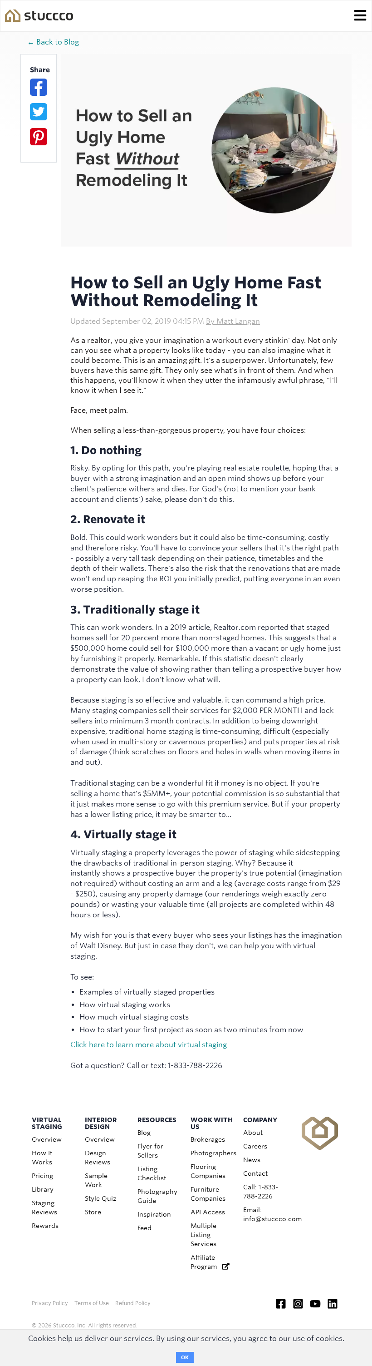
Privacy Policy (50, 1303)
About (253, 1132)
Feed (144, 1228)
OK (185, 1357)
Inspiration (154, 1214)
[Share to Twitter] (38, 111)
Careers (255, 1146)
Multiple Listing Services (203, 1234)
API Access (208, 1212)
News (251, 1159)
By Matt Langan (233, 321)
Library (43, 1189)
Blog (144, 1132)
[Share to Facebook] (38, 87)
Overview (47, 1139)
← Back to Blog (53, 42)
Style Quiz (100, 1198)
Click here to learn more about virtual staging (148, 1044)
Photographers (213, 1153)
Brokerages (208, 1139)
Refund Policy (133, 1303)
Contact (255, 1173)
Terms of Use (91, 1303)
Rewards (45, 1225)
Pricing (42, 1175)
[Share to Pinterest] (38, 136)
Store (93, 1212)
